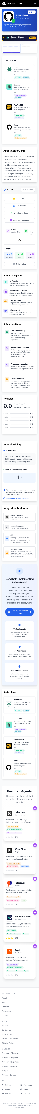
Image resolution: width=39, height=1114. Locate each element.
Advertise (5, 1025)
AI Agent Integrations (10, 1062)
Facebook (27, 1085)
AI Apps (5, 1071)
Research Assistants (18, 291)
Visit (30, 12)
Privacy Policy (7, 1034)
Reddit (25, 1089)
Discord (26, 1094)
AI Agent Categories (10, 1057)
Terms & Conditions (10, 1039)
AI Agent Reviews (9, 1075)
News (4, 1002)
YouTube (8, 1094)
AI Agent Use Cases (10, 1066)
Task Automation (17, 300)
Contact (5, 1015)
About (4, 998)
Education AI (15, 310)
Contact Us (6, 1030)
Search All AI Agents (10, 1053)
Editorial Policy (8, 1043)
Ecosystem (6, 1011)
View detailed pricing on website (17, 498)
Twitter (7, 1089)
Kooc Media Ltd (27, 1103)
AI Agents (14, 281)
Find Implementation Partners (20, 612)
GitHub (7, 1085)
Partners (5, 1007)
